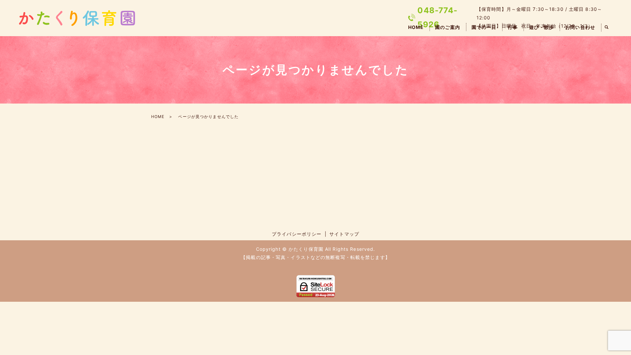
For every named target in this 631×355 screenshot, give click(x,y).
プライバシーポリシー (296, 234)
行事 (513, 27)
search (606, 28)
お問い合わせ (580, 27)
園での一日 (484, 27)
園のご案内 (447, 27)
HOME (416, 27)
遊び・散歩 (541, 27)
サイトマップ (344, 234)
